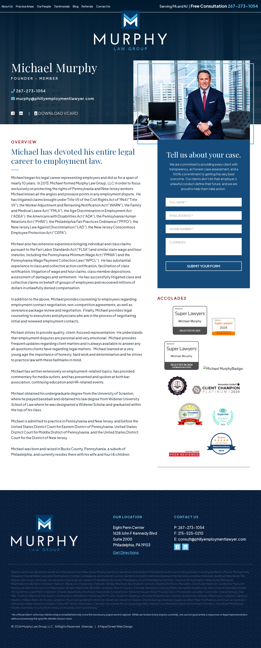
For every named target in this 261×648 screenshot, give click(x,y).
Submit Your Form (203, 266)
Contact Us (103, 6)
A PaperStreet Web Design (115, 626)
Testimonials (62, 6)
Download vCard (57, 113)
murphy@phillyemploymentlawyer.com (54, 98)
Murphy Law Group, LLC (37, 626)
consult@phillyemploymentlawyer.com (212, 539)
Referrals (87, 6)
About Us (7, 6)
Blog (76, 6)
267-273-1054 (243, 6)
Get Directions (126, 552)
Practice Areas (25, 6)
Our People (44, 6)
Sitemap (87, 626)
